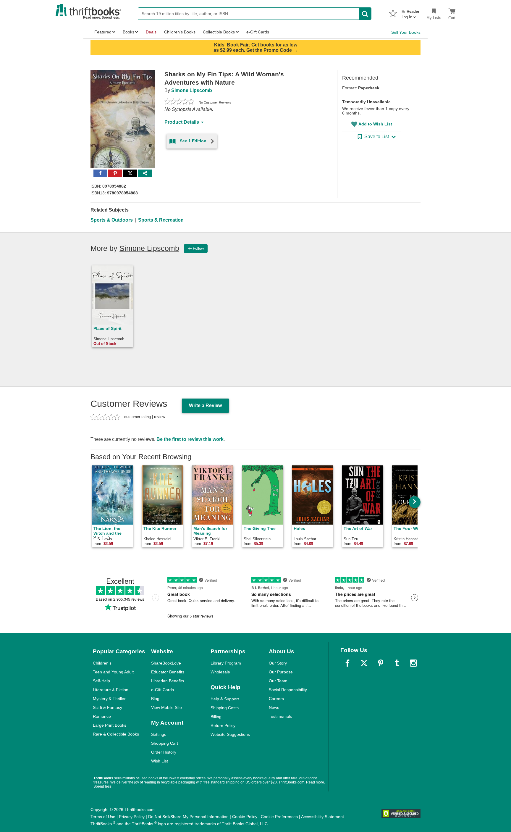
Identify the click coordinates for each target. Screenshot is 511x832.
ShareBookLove (166, 663)
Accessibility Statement (322, 816)
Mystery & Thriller (109, 698)
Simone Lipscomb (191, 90)
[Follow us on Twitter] (364, 663)
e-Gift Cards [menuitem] (257, 32)
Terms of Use (102, 816)
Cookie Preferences (279, 816)
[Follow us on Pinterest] (380, 663)
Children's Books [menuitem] (179, 32)
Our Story (278, 663)
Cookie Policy (244, 816)
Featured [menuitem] (102, 32)
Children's (102, 663)
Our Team (278, 680)
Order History (163, 752)
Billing (216, 716)
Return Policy (223, 725)
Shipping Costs (225, 707)
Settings (158, 734)
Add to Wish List (375, 124)
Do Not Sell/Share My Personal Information (188, 816)
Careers (276, 698)
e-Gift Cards (162, 689)
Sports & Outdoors (111, 219)
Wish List (159, 761)
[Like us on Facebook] (347, 663)
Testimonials (280, 716)
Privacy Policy (132, 816)
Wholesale (220, 672)
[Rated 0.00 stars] (179, 102)
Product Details (181, 122)
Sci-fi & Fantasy (107, 707)
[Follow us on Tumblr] (397, 663)
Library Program (226, 663)
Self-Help (101, 680)
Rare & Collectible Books (116, 734)
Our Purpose (281, 672)
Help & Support (225, 698)
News (274, 707)
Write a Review (205, 405)
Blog (155, 698)
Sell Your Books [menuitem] (406, 32)
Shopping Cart (164, 743)
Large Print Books (109, 725)
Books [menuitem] (128, 32)
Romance (102, 716)
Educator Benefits (167, 672)
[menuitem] (410, 12)
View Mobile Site (166, 707)
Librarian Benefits (167, 680)
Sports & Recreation (161, 219)
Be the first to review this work (190, 439)
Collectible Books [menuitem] (219, 32)
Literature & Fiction (110, 689)
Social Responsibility (288, 689)
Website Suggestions (230, 734)
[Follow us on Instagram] (413, 663)
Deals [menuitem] (151, 32)
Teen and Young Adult (113, 672)
